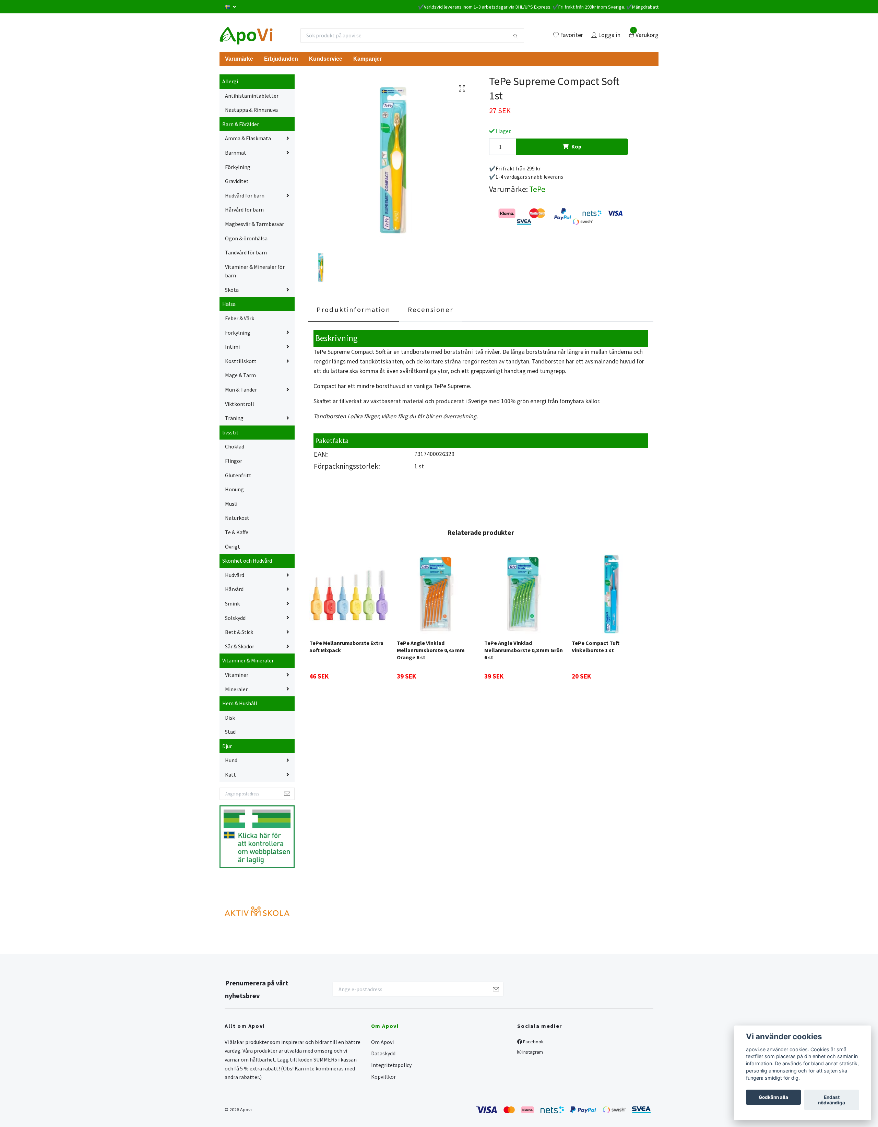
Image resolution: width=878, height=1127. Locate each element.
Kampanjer (367, 59)
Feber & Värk (239, 318)
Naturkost (237, 517)
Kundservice (325, 59)
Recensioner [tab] (431, 309)
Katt (230, 774)
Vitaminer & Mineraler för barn (255, 271)
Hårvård (234, 589)
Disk (230, 717)
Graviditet (237, 181)
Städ (230, 731)
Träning (234, 418)
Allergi (230, 81)
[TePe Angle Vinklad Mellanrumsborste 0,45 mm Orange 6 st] (436, 594)
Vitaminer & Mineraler (248, 660)
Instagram (532, 1052)
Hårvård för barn (244, 209)
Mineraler (236, 689)
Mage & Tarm (240, 375)
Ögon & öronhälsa (246, 238)
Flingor (233, 460)
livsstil (230, 432)
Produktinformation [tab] (353, 309)
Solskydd (235, 617)
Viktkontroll (239, 403)
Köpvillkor (383, 1076)
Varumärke (239, 59)
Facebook (533, 1042)
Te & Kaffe (236, 532)
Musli (231, 503)
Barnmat (235, 152)
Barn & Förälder (240, 124)
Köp (576, 146)
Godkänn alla (773, 1097)
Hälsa (229, 303)
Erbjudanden (281, 59)
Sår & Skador (239, 646)
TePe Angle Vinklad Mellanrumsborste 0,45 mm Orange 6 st (431, 650)
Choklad (234, 446)
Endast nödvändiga (831, 1099)
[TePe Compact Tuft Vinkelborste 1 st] (611, 594)
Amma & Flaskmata (248, 138)
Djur (227, 746)
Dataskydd (383, 1053)
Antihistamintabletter (251, 95)
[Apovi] (246, 35)
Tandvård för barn (246, 252)
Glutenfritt (238, 475)
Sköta (232, 289)
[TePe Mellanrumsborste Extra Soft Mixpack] (349, 594)
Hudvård (234, 575)
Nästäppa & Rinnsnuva (251, 109)
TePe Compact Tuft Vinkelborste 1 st (595, 646)
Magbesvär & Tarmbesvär (254, 223)
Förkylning (237, 167)
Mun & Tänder (241, 389)
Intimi (232, 346)
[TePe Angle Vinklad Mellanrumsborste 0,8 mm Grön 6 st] (524, 594)
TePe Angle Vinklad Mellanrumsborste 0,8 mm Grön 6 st (523, 650)
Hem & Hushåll (239, 703)
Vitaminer (236, 674)
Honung (234, 489)
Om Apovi (382, 1042)
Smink (232, 603)
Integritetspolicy (391, 1065)
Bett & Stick (239, 631)
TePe (537, 189)
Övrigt (232, 546)
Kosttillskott (241, 361)
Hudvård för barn (244, 195)
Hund (231, 760)
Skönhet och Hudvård (247, 560)
